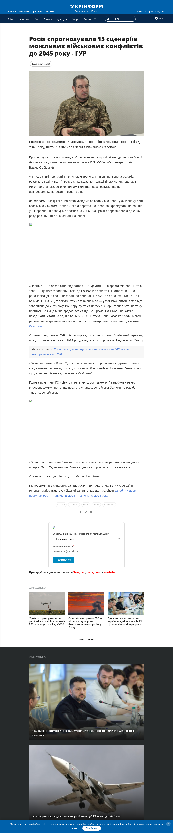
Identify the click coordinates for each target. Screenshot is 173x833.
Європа (61, 504)
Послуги (11, 11)
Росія (85, 504)
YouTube (109, 572)
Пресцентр (37, 11)
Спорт (75, 19)
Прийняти (91, 828)
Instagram (93, 572)
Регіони (48, 19)
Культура (62, 19)
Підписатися (63, 559)
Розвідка (74, 504)
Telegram (79, 572)
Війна (10, 19)
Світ (36, 19)
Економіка (24, 19)
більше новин (86, 639)
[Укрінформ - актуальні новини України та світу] (86, 6)
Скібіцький (36, 326)
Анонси (50, 11)
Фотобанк (24, 11)
